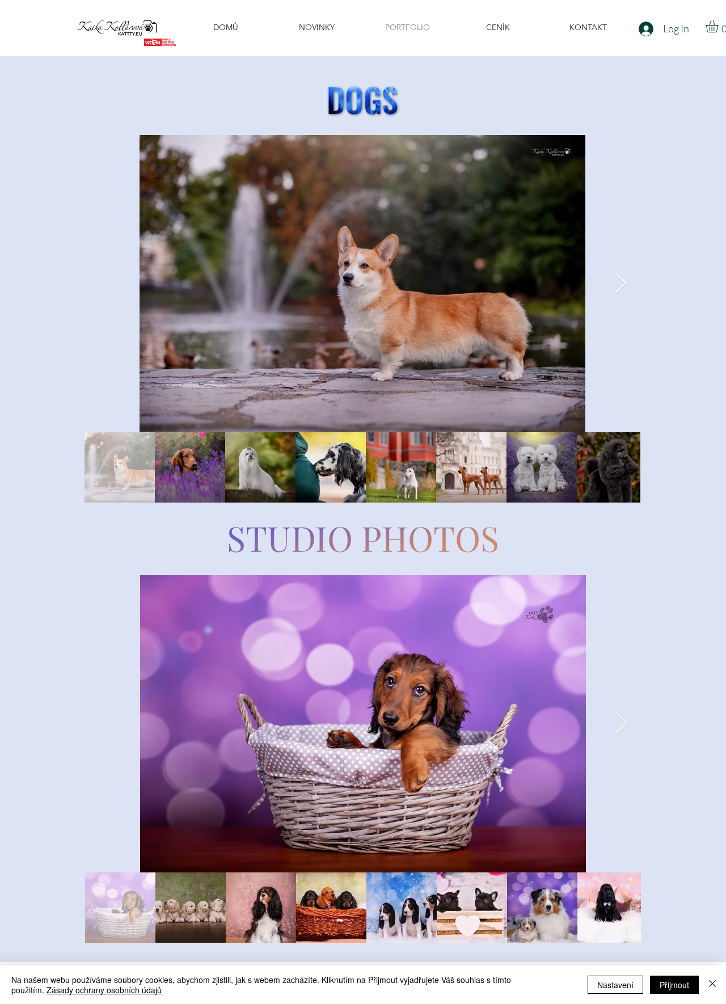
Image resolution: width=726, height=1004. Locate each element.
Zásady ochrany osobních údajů (104, 989)
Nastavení (615, 984)
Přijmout (674, 984)
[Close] (712, 985)
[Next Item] (620, 284)
